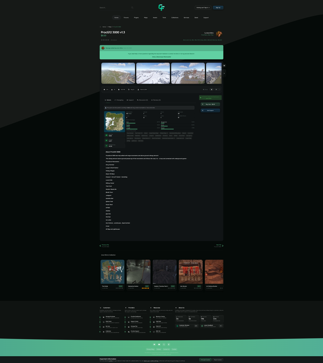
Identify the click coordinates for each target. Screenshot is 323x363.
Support (206, 17)
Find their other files (207, 35)
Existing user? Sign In (203, 7)
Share (206, 89)
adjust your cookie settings (151, 361)
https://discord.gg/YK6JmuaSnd (161, 56)
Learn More (208, 98)
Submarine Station (133, 286)
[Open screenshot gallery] (224, 65)
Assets (155, 17)
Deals (196, 17)
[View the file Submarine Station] (138, 272)
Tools (164, 17)
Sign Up (218, 7)
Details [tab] (109, 100)
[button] (210, 104)
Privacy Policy (150, 349)
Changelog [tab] (119, 100)
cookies (111, 361)
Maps (146, 17)
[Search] (132, 8)
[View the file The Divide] (112, 272)
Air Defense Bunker (211, 286)
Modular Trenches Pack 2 (161, 286)
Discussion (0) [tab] (143, 100)
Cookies (174, 349)
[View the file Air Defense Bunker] (217, 272)
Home (116, 17)
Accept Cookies (206, 359)
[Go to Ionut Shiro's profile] (219, 34)
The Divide (105, 286)
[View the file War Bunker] (191, 272)
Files (128, 7)
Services (186, 17)
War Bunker (183, 286)
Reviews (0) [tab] (157, 100)
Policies (159, 349)
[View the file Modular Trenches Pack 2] (165, 272)
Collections (174, 17)
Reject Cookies (218, 359)
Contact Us (166, 349)
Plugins (136, 17)
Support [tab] (131, 100)
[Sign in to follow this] (212, 89)
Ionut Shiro (209, 33)
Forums (126, 17)
